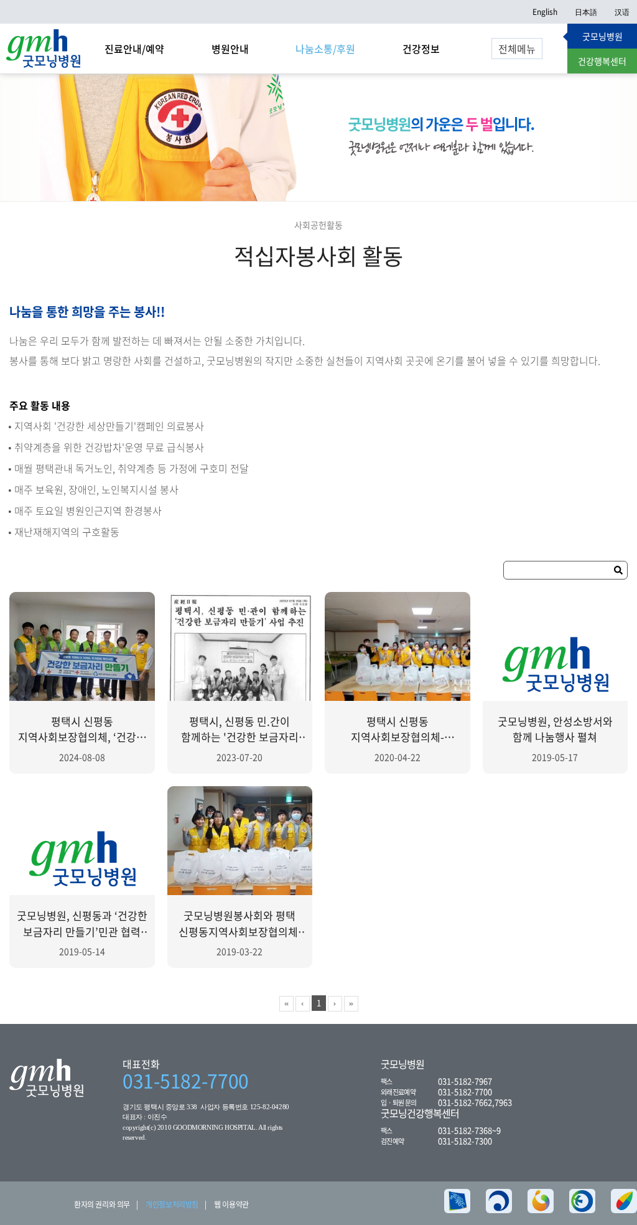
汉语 (622, 11)
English (544, 11)
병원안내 (230, 48)
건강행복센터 (602, 61)
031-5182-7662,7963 (475, 1102)
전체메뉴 (517, 48)
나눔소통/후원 (325, 48)
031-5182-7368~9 (469, 1130)
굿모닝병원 (602, 36)
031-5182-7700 (186, 1080)
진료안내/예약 (134, 48)
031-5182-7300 (465, 1141)
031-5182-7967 (465, 1081)
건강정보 (421, 48)
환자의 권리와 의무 (102, 1204)
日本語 (586, 11)
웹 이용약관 (231, 1204)
